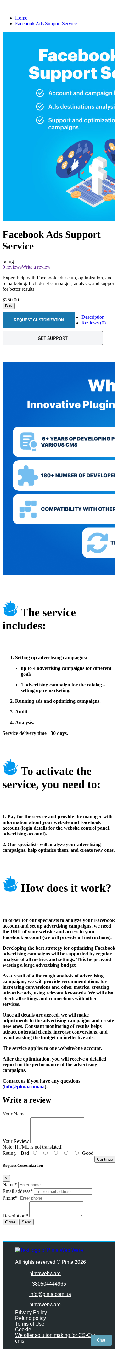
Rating (9, 1153)
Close (10, 1222)
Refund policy (30, 1318)
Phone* (10, 1197)
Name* (10, 1184)
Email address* (18, 1191)
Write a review (36, 267)
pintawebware (45, 1273)
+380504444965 (47, 1283)
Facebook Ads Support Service (46, 23)
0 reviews (12, 267)
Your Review (16, 1141)
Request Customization (39, 320)
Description (92, 317)
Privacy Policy (31, 1312)
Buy (8, 306)
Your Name (14, 1113)
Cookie (23, 1329)
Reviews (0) (93, 322)
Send (26, 1222)
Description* (15, 1215)
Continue (105, 1159)
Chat (101, 1340)
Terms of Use (29, 1323)
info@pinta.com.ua (24, 1086)
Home (21, 17)
